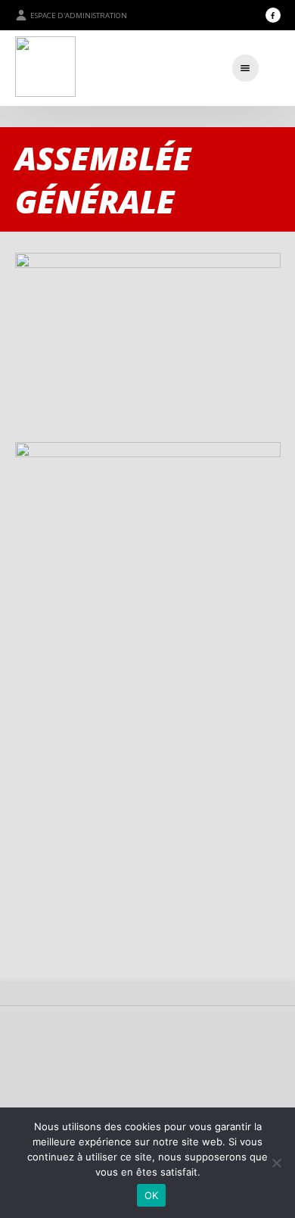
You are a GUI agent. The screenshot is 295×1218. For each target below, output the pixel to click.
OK (151, 1195)
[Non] (276, 1162)
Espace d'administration (78, 15)
